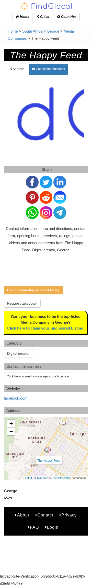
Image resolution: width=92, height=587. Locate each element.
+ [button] (11, 423)
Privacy (69, 515)
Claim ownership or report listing (33, 290)
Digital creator (18, 353)
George (53, 31)
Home (24, 17)
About (23, 515)
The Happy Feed (49, 460)
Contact (45, 515)
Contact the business (50, 69)
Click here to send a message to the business (38, 376)
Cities (44, 17)
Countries (68, 17)
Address (18, 69)
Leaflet (28, 478)
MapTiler (42, 478)
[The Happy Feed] (47, 450)
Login (53, 527)
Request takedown (22, 303)
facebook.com (16, 398)
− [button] (11, 431)
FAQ (34, 527)
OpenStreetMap (61, 478)
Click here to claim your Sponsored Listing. (45, 328)
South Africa (32, 31)
